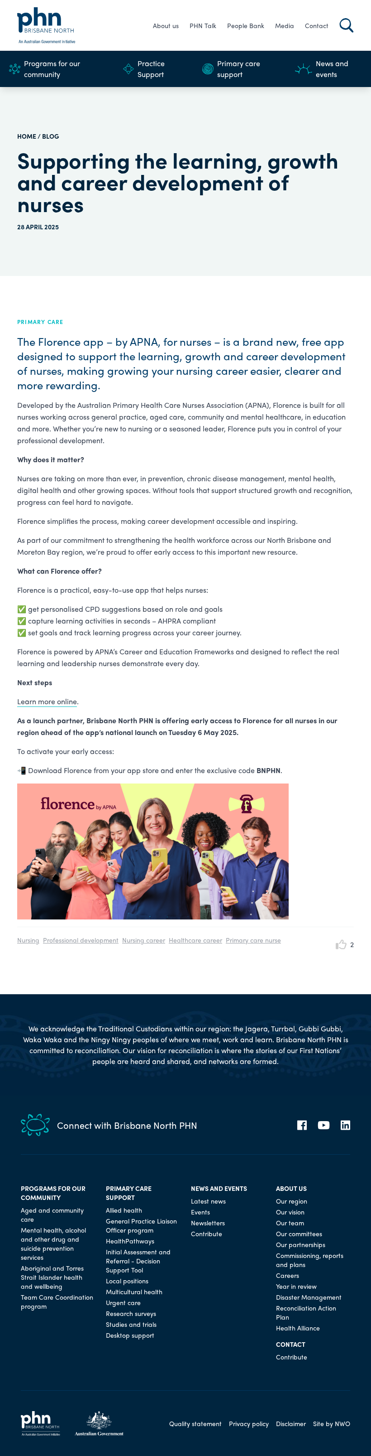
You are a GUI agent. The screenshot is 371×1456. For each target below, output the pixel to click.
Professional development (81, 939)
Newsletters (208, 1222)
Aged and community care (52, 1214)
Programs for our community (52, 68)
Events (200, 1211)
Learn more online (47, 701)
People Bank (245, 25)
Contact (316, 25)
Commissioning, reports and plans (309, 1260)
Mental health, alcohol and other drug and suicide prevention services (53, 1243)
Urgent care (123, 1302)
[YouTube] (324, 1125)
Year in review (296, 1286)
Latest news (208, 1200)
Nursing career (143, 939)
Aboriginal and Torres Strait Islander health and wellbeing (52, 1277)
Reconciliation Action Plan (306, 1312)
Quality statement (195, 1423)
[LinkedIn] (345, 1125)
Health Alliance (298, 1327)
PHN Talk (203, 25)
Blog (50, 135)
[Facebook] (302, 1125)
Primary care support (238, 68)
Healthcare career (195, 939)
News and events (332, 68)
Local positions (127, 1280)
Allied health (124, 1209)
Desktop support (130, 1335)
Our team (290, 1222)
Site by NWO (331, 1423)
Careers (287, 1275)
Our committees (299, 1233)
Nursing (28, 939)
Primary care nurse (253, 939)
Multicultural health (134, 1291)
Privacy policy (249, 1423)
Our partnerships (300, 1244)
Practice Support (151, 68)
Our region (291, 1200)
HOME (26, 135)
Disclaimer (291, 1423)
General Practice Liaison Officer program (141, 1225)
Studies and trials (131, 1324)
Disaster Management (309, 1296)
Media (284, 25)
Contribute (206, 1233)
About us (166, 25)
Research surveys (131, 1313)
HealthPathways (130, 1240)
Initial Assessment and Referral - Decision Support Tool (138, 1260)
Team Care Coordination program (57, 1301)
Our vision (290, 1211)
